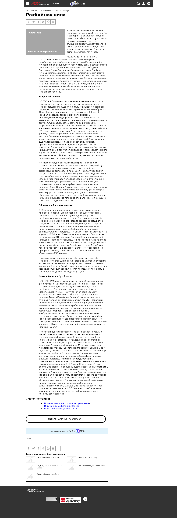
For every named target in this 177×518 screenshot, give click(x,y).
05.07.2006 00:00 (32, 11)
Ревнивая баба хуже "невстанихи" (91, 466)
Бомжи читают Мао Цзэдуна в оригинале (66, 403)
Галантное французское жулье (60, 408)
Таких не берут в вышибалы (48, 474)
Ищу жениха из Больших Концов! (62, 406)
